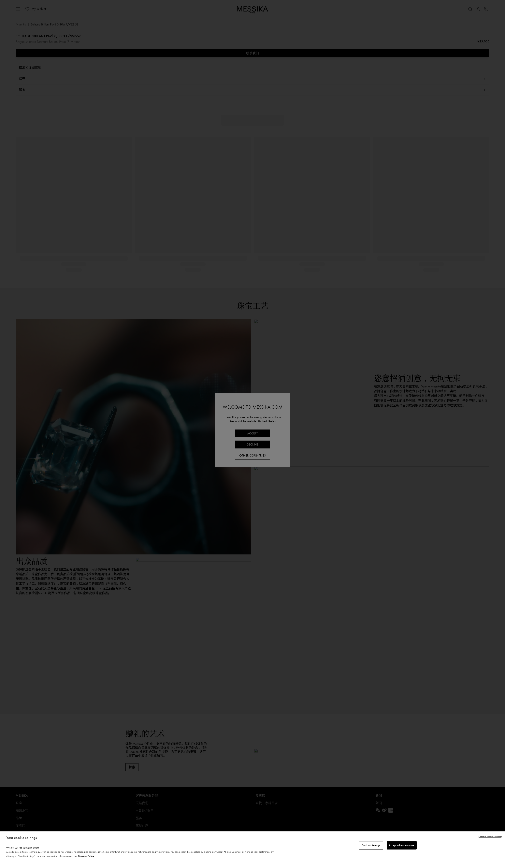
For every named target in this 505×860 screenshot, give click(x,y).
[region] (252, 845)
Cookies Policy (86, 855)
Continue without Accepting (490, 836)
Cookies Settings (371, 845)
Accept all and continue (401, 845)
